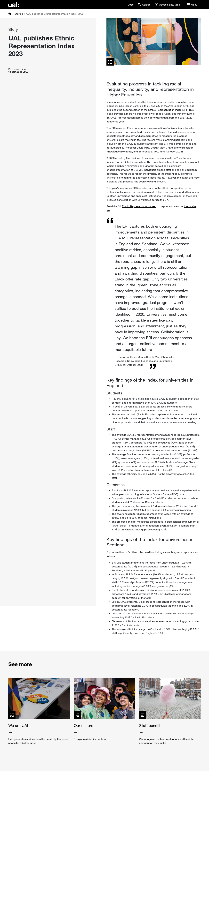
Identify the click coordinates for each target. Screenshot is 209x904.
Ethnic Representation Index (164, 109)
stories (19, 13)
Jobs (131, 4)
